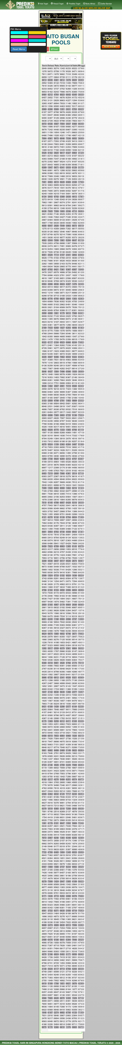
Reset (55, 49)
